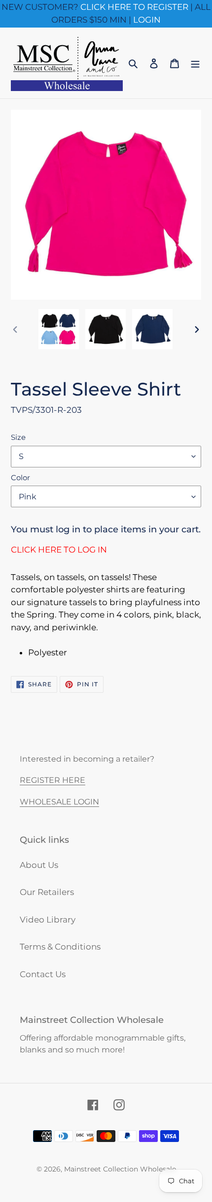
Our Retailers (47, 892)
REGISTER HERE (52, 780)
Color (20, 477)
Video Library (47, 920)
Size (18, 437)
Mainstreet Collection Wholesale (120, 1169)
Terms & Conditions (60, 947)
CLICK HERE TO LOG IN (59, 550)
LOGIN (147, 20)
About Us (39, 865)
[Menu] (195, 63)
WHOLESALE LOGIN (59, 801)
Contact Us (43, 974)
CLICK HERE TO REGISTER (134, 7)
